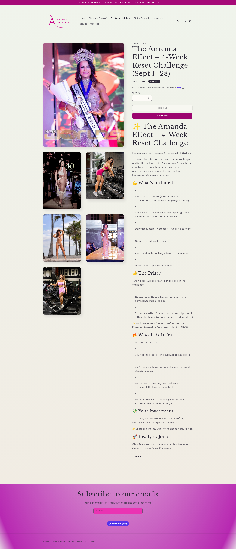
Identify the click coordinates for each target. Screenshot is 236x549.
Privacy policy (90, 541)
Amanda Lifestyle (57, 541)
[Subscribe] (139, 511)
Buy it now (162, 115)
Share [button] (138, 456)
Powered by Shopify (74, 541)
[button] (179, 21)
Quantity (136, 92)
